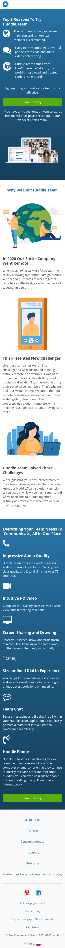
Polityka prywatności (32, 903)
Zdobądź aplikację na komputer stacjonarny (32, 874)
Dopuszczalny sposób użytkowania (32, 919)
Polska (31, 943)
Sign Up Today (33, 102)
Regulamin (32, 927)
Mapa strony (32, 911)
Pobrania (32, 863)
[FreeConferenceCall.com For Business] (6, 4)
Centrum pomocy (32, 842)
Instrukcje (32, 852)
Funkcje (32, 831)
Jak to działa (32, 820)
